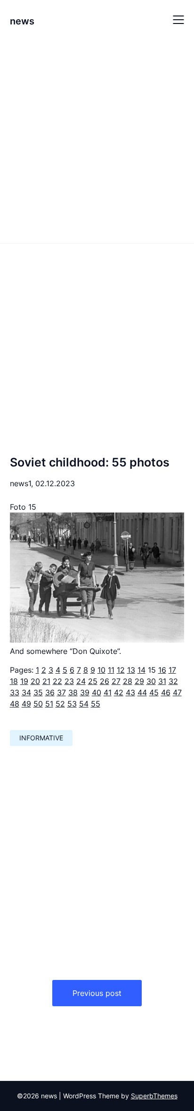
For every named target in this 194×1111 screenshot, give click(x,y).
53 (72, 703)
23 (69, 681)
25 (92, 681)
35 (38, 692)
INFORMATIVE (41, 738)
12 (121, 670)
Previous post (97, 993)
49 (26, 703)
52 (60, 703)
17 (172, 670)
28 (127, 681)
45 (154, 692)
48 (14, 703)
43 (130, 692)
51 (49, 703)
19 (24, 681)
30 (151, 681)
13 (131, 670)
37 (61, 692)
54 (84, 703)
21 (46, 681)
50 (38, 703)
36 (50, 692)
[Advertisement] (97, 140)
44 (142, 692)
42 (118, 692)
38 (73, 692)
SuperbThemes (154, 1096)
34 (26, 692)
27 (116, 681)
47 (177, 692)
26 (104, 681)
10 (101, 670)
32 (173, 681)
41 (108, 692)
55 (95, 703)
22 (57, 681)
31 (162, 681)
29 (139, 681)
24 (81, 681)
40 (96, 692)
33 (14, 692)
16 (162, 670)
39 (84, 692)
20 (35, 681)
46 (165, 692)
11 (111, 670)
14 (141, 670)
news (22, 21)
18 (14, 681)
